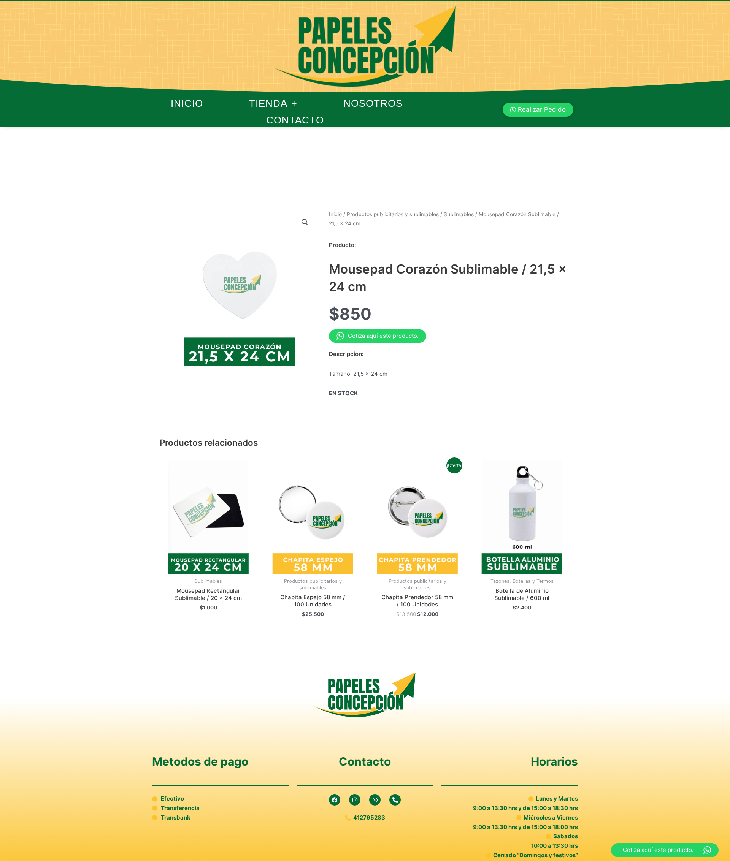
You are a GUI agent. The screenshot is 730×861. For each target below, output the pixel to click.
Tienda (268, 103)
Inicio (187, 103)
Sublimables (459, 214)
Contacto (295, 120)
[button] (305, 222)
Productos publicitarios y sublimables (393, 214)
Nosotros (373, 103)
